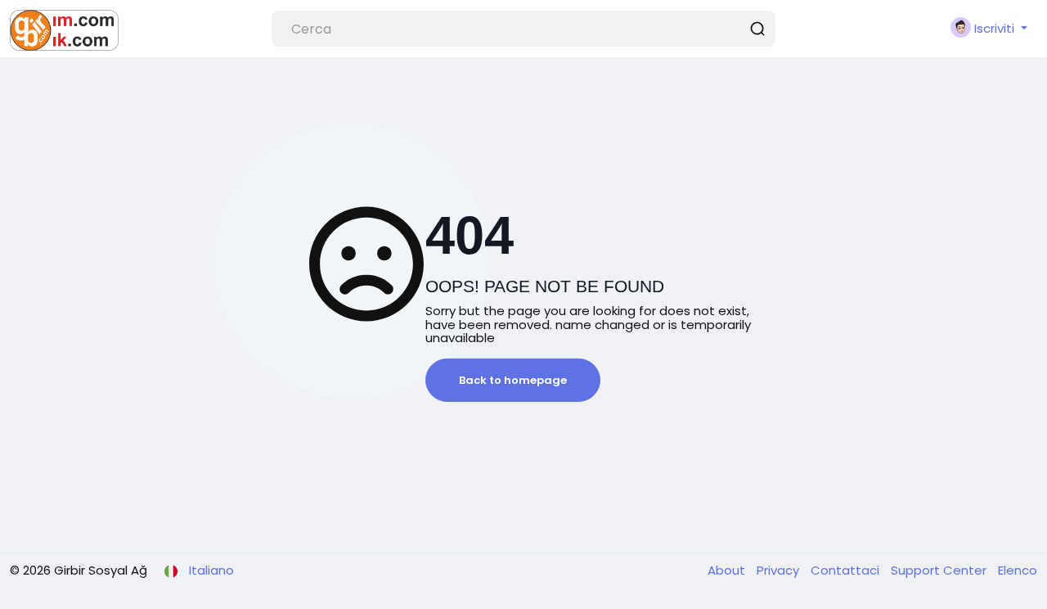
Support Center (940, 570)
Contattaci (847, 570)
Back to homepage (513, 380)
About (728, 570)
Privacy (779, 570)
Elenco (1017, 570)
